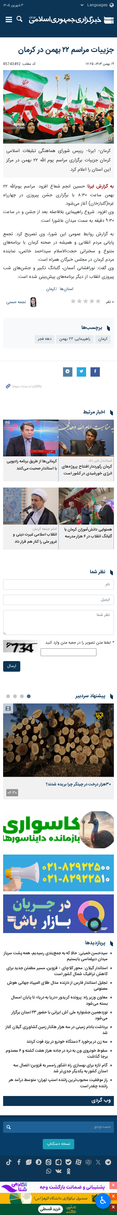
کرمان (51, 289)
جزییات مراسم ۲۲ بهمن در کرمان (66, 50)
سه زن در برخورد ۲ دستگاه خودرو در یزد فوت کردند (67, 1041)
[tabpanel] (58, 751)
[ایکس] (98, 1163)
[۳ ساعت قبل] (58, 740)
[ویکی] (58, 1172)
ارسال (11, 666)
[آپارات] (78, 1163)
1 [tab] (29, 696)
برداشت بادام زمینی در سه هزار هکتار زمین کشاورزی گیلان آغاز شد (57, 1030)
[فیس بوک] (19, 1163)
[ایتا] (48, 1163)
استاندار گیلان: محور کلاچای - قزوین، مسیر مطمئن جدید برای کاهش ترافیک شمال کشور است (57, 971)
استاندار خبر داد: (100, 461)
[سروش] (38, 1163)
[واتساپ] (48, 1172)
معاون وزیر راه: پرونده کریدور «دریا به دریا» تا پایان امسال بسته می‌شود (59, 1000)
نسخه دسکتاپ (58, 1144)
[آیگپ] (58, 1163)
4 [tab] (8, 696)
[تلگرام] (108, 1163)
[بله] (68, 1163)
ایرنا (65, 20)
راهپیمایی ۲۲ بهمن (74, 339)
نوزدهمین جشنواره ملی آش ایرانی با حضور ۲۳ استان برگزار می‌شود (60, 1015)
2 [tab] (22, 696)
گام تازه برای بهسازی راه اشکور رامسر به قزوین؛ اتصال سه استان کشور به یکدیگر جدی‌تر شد (60, 1068)
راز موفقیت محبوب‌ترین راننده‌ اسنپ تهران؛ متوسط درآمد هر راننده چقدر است (58, 1083)
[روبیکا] (88, 1163)
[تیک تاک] (9, 1163)
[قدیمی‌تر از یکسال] (86, 438)
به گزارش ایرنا (100, 186)
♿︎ (103, 1200)
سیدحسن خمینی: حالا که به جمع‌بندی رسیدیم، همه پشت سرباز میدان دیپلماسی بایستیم (56, 956)
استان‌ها (66, 289)
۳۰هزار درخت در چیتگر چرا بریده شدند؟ (78, 784)
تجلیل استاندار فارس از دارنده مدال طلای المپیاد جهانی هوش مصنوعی (57, 985)
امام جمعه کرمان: (44, 529)
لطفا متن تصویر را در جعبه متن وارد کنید (79, 643)
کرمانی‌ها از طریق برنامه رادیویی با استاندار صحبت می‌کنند (32, 465)
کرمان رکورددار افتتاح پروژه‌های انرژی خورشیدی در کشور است (86, 470)
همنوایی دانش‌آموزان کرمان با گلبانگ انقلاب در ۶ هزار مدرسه (88, 533)
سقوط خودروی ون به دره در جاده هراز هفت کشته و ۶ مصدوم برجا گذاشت (57, 1053)
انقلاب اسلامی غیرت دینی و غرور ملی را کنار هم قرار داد (35, 538)
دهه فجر (44, 339)
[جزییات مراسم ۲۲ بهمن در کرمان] (58, 107)
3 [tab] (15, 696)
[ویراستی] (29, 1163)
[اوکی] (68, 1172)
